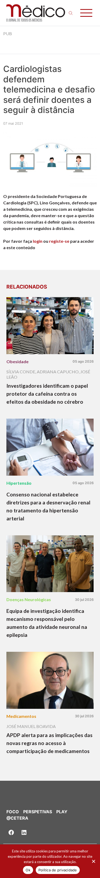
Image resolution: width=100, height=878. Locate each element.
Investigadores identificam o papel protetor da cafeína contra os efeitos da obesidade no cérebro (47, 394)
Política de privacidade (57, 870)
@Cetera (17, 818)
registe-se (59, 241)
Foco (12, 811)
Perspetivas (37, 811)
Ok (28, 870)
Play (61, 811)
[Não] (93, 861)
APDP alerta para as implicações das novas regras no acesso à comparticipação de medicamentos (49, 743)
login (37, 241)
